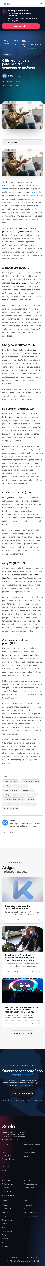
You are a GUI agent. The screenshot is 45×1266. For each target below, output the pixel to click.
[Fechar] (42, 10)
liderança (31, 799)
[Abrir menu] (41, 4)
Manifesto (5, 1212)
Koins (4, 1170)
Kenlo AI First (6, 1209)
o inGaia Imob (23, 743)
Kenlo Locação (29, 1153)
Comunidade (29, 1180)
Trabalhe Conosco (8, 1231)
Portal (4, 1235)
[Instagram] (7, 1261)
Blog (3, 1227)
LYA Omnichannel (8, 1159)
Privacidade (28, 1205)
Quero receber (20, 26)
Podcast (5, 1239)
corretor (6, 786)
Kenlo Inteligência (8, 1184)
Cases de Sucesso (30, 1184)
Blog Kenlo (6, 42)
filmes (35, 795)
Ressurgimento (7, 1220)
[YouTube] (22, 1261)
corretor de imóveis (19, 786)
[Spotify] (38, 1261)
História (4, 1216)
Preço (4, 1242)
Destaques (7, 795)
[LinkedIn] (11, 1261)
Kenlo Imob (28, 1149)
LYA (3, 1149)
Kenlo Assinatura (8, 1195)
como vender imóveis (11, 781)
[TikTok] (34, 1261)
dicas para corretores (22, 795)
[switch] (26, 41)
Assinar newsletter (24, 1093)
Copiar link (10, 832)
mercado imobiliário (27, 804)
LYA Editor (5, 1163)
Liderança (7, 54)
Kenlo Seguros (7, 1191)
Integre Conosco (30, 1188)
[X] (15, 1261)
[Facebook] (18, 1261)
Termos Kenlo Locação (32, 1216)
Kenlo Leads (6, 1180)
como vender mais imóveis (30, 781)
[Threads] (30, 1261)
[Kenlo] (8, 1126)
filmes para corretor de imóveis (14, 799)
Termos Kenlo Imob (31, 1212)
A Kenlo (4, 1205)
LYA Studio (5, 1167)
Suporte (5, 1246)
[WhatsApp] (26, 1261)
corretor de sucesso (10, 790)
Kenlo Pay (5, 1188)
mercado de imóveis (10, 804)
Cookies (27, 1209)
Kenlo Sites (28, 1156)
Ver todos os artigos (22, 1033)
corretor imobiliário (27, 790)
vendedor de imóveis (11, 808)
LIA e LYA (5, 1224)
